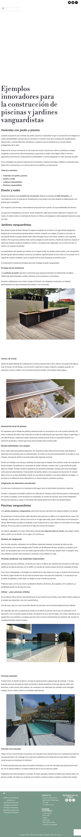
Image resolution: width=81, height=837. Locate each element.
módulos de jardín (11, 273)
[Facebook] (72, 2)
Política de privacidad (36, 835)
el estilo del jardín (61, 196)
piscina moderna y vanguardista (17, 511)
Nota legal (46, 835)
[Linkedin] (69, 2)
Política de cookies (55, 835)
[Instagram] (76, 2)
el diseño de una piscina (29, 196)
